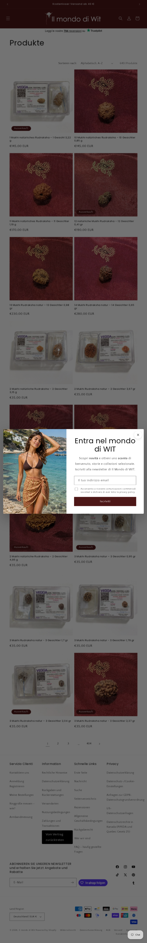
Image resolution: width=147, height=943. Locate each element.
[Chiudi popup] (138, 435)
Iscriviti (105, 501)
